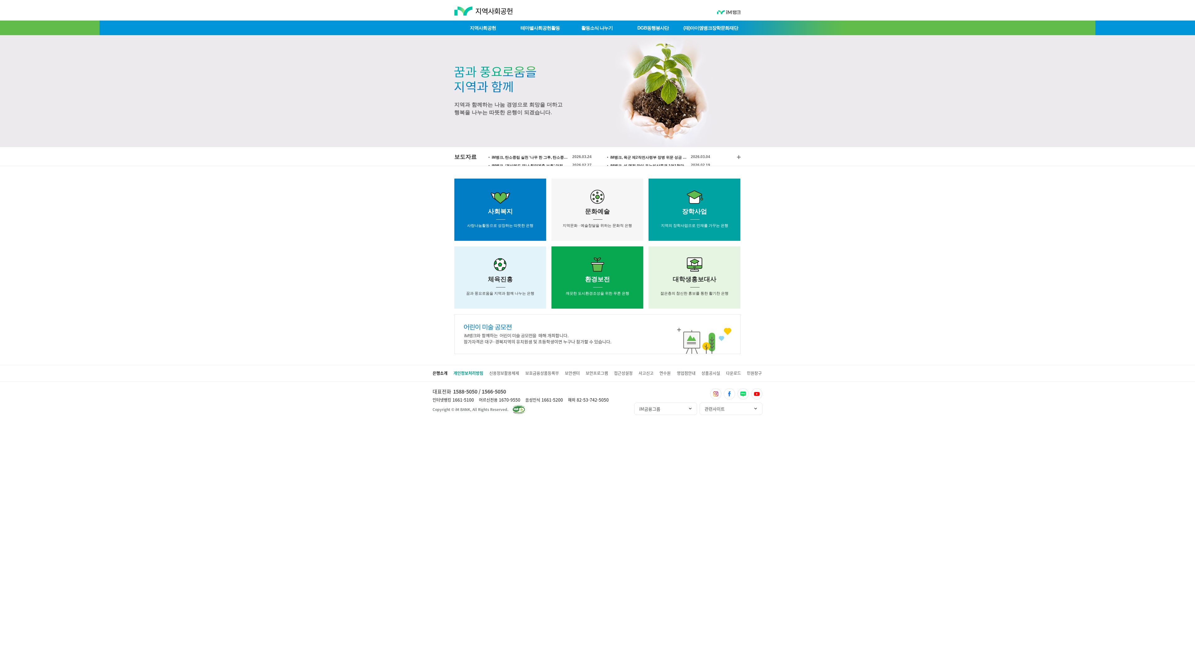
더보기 (739, 157)
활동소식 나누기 (597, 27)
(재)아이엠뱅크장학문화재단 (710, 27)
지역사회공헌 (483, 27)
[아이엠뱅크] (729, 13)
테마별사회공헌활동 (540, 27)
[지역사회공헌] (494, 13)
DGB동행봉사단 (653, 27)
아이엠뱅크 (463, 13)
